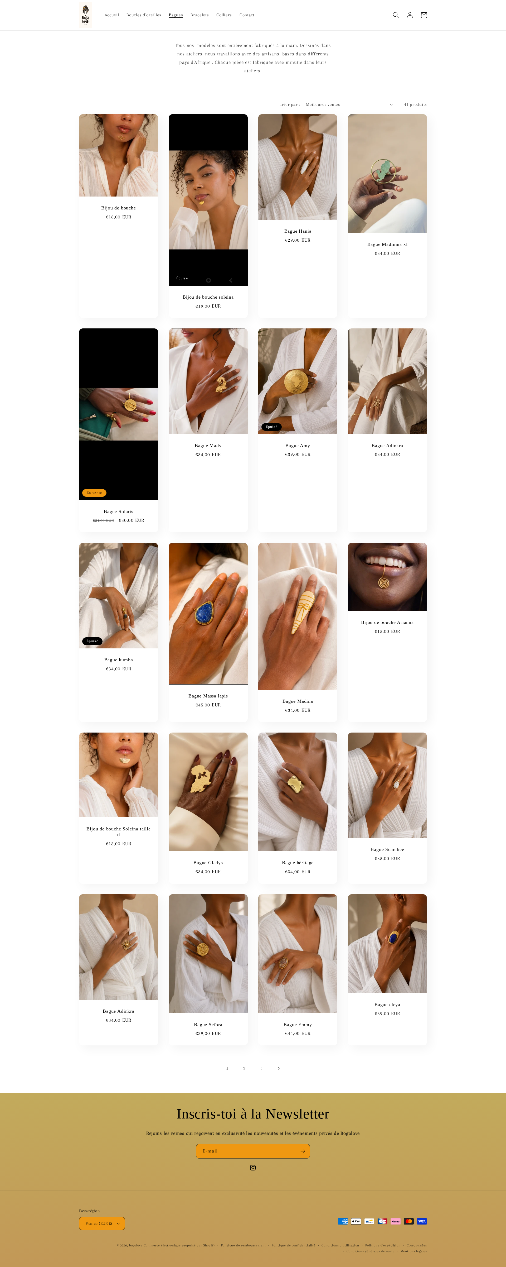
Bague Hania (298, 231)
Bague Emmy (298, 1024)
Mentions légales (414, 1251)
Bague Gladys (208, 862)
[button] (396, 15)
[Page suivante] (279, 1068)
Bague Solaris (118, 511)
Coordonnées (417, 1245)
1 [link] (227, 1068)
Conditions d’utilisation (340, 1245)
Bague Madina (298, 701)
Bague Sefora (208, 1024)
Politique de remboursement (243, 1245)
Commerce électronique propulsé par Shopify (179, 1245)
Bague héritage (298, 862)
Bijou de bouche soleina (208, 297)
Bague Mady (208, 445)
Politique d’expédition (382, 1245)
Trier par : (290, 104)
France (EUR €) (99, 1223)
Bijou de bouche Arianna (387, 622)
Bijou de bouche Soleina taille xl (118, 831)
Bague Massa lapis (208, 696)
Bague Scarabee (387, 849)
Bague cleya (387, 1004)
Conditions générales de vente (370, 1251)
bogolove (136, 1245)
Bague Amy (297, 445)
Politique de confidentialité (293, 1245)
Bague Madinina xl (387, 244)
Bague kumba (118, 659)
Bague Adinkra (387, 445)
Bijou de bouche (118, 208)
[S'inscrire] (303, 1151)
